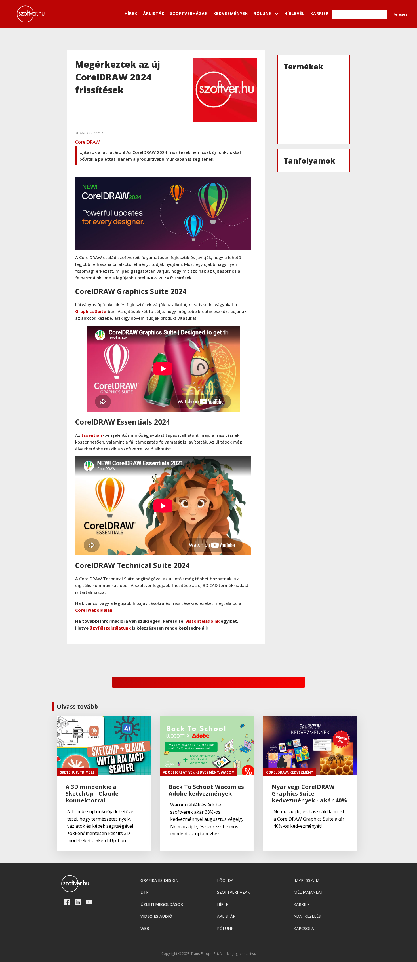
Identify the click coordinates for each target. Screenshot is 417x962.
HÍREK (131, 13)
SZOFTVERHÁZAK (189, 13)
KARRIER (319, 13)
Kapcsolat (305, 928)
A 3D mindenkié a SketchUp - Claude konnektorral (92, 793)
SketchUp (69, 772)
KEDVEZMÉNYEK (230, 13)
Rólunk (225, 928)
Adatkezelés (307, 916)
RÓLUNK (263, 13)
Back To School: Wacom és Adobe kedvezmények (206, 790)
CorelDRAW (87, 142)
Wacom (228, 772)
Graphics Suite (90, 311)
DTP (144, 892)
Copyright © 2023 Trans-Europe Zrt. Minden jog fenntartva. (208, 954)
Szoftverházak (233, 892)
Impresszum (306, 880)
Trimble (87, 772)
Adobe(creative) (178, 772)
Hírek (222, 904)
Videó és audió (156, 916)
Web (144, 928)
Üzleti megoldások (161, 904)
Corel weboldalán (93, 610)
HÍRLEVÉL (294, 13)
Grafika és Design (159, 880)
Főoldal (226, 880)
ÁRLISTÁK (154, 13)
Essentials (92, 435)
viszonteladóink (203, 621)
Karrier (302, 904)
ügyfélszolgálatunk (110, 628)
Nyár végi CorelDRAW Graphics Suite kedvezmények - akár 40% (309, 793)
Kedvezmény (207, 772)
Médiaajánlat (308, 892)
